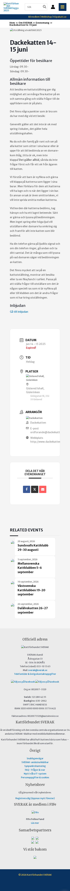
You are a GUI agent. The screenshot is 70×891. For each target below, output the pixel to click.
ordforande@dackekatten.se (48, 432)
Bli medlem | (34, 16)
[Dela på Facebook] (26, 489)
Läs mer (35, 822)
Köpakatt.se (59, 16)
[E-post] (42, 489)
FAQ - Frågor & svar (35, 769)
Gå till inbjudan (19, 311)
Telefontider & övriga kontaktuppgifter (35, 673)
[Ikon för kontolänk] (53, 7)
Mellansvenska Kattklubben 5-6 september (30, 568)
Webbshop (46, 16)
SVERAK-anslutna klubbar (35, 762)
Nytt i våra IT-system (35, 773)
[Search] (44, 7)
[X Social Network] (34, 489)
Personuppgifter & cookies (35, 777)
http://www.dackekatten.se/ (48, 441)
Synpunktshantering (35, 765)
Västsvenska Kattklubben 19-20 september (31, 590)
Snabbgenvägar (35, 758)
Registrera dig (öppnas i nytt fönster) (35, 798)
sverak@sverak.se (37, 670)
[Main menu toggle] (62, 7)
